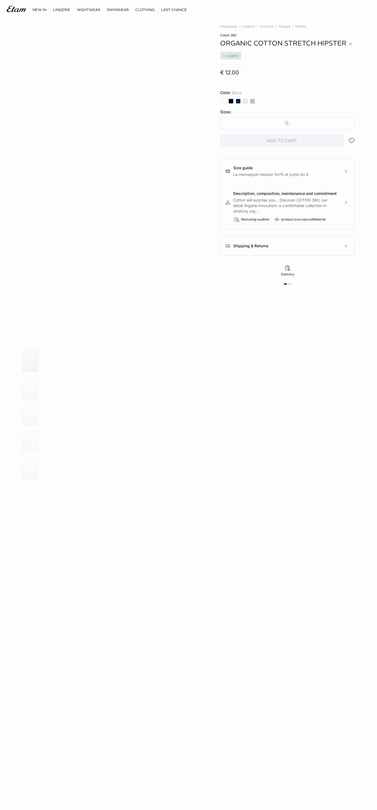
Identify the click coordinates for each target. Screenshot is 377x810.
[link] (39, 10)
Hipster (301, 26)
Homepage (228, 26)
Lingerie (248, 26)
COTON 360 (228, 35)
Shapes (284, 26)
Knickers (267, 26)
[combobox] (287, 123)
